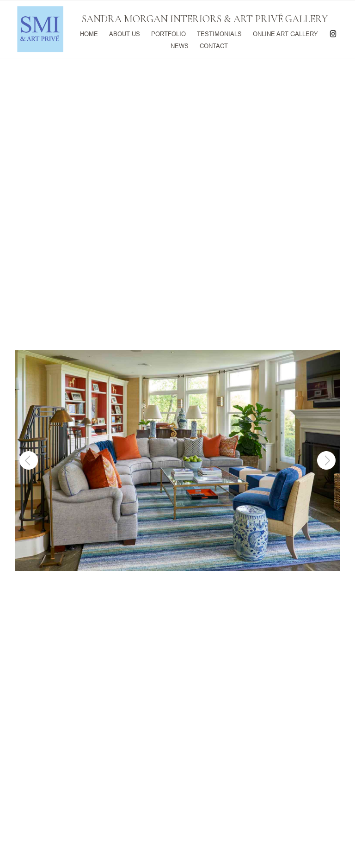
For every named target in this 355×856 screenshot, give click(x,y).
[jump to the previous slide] (28, 460)
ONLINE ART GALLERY (285, 33)
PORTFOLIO (168, 33)
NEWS (180, 45)
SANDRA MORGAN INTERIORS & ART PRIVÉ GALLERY (205, 19)
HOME (89, 33)
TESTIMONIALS (219, 33)
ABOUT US (124, 33)
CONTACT (214, 45)
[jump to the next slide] (326, 460)
